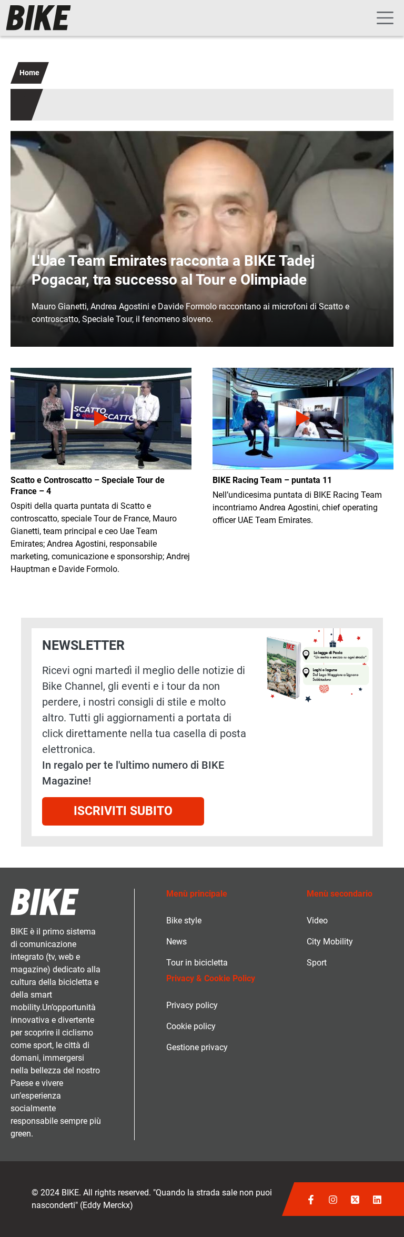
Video (317, 921)
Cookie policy (191, 1026)
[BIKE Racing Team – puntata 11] (303, 419)
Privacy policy (192, 1005)
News (176, 942)
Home (29, 72)
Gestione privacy (197, 1047)
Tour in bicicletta (197, 963)
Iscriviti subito (123, 811)
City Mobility (330, 942)
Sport (317, 963)
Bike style (183, 921)
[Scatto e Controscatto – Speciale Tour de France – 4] (101, 419)
